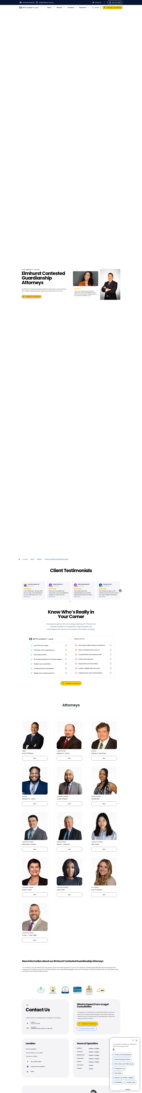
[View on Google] (25, 585)
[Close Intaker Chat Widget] (136, 1040)
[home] (29, 7)
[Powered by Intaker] (128, 1089)
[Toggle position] (133, 1040)
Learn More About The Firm (87, 1029)
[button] (50, 7)
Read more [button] (27, 596)
